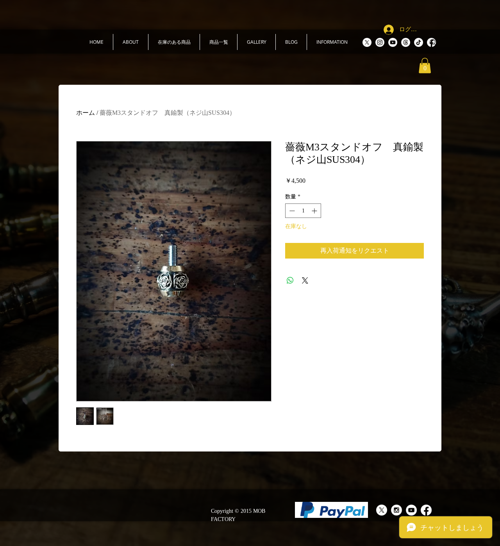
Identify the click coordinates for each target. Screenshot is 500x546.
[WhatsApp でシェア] (290, 280)
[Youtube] (392, 42)
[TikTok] (418, 42)
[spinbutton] (303, 211)
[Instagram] (379, 42)
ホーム (85, 112)
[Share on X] (305, 280)
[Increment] (315, 211)
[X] (366, 42)
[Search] (433, 42)
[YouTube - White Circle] (411, 510)
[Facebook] (426, 510)
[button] (130, 42)
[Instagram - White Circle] (396, 510)
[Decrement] (291, 211)
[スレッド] (405, 42)
